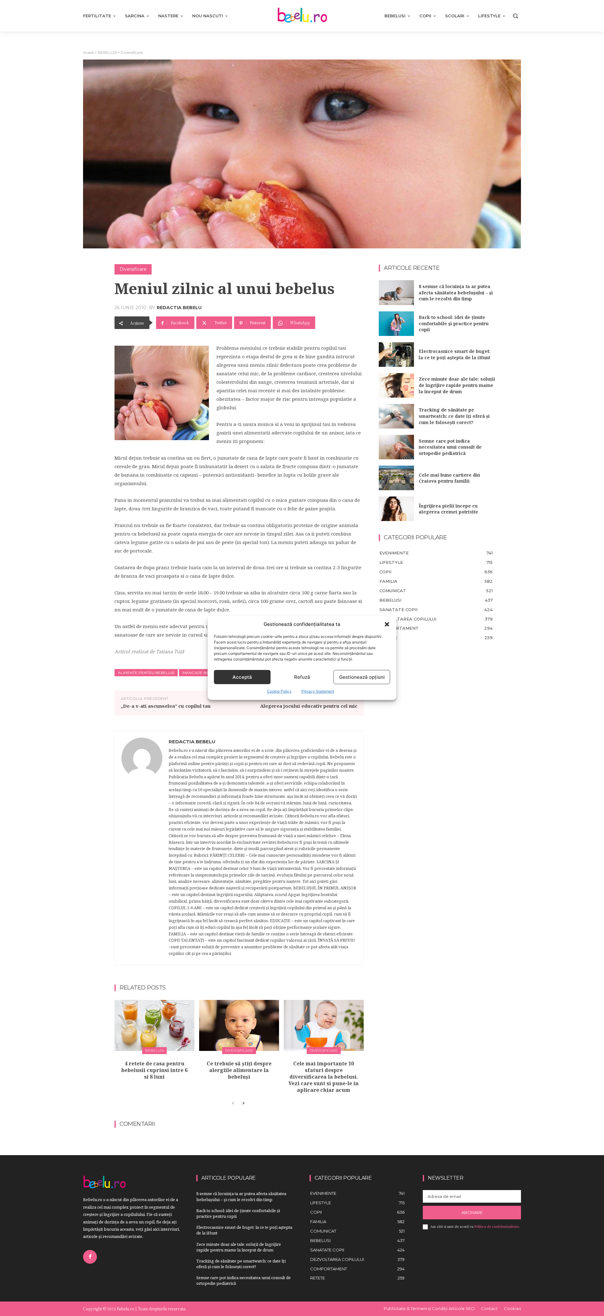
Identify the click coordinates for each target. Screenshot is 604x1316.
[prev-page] (233, 1103)
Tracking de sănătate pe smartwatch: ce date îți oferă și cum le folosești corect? (454, 416)
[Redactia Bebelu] (141, 848)
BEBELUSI (107, 52)
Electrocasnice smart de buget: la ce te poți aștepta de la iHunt (454, 354)
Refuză (302, 677)
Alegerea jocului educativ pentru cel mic (308, 706)
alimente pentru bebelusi (146, 672)
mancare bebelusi (202, 672)
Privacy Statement (317, 691)
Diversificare (132, 52)
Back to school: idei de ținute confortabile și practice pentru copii (454, 323)
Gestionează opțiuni (362, 677)
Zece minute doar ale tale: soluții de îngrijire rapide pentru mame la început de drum (457, 385)
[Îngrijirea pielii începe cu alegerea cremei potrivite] (396, 508)
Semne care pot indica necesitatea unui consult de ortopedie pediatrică (450, 447)
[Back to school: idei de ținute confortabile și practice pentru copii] (396, 323)
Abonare (472, 1212)
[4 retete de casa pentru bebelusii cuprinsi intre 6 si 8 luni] (154, 1025)
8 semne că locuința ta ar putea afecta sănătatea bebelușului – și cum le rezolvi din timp (456, 292)
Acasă (88, 52)
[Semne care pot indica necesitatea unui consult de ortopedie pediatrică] (396, 447)
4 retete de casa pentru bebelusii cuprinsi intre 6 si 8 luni (154, 1070)
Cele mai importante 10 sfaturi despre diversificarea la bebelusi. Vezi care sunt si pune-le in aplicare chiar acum (323, 1076)
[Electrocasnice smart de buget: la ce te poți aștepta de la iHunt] (396, 354)
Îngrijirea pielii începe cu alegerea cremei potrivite (448, 509)
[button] (387, 624)
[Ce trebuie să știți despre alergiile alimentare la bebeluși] (239, 1025)
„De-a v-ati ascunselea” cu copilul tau (166, 706)
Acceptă (242, 677)
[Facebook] (90, 1257)
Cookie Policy (279, 691)
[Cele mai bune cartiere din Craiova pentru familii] (396, 478)
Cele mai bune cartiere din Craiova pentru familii (449, 478)
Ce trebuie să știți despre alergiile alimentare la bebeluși (239, 1070)
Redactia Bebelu (179, 307)
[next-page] (243, 1103)
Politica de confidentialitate (496, 1226)
